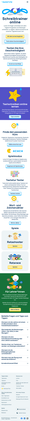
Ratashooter (4, 410)
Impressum (4, 402)
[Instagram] (27, 418)
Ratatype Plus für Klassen (22, 399)
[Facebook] (22, 418)
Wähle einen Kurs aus (15, 144)
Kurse (2, 386)
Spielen (15, 246)
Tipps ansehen (15, 116)
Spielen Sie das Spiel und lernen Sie (22, 383)
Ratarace (3, 412)
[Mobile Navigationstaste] (27, 2)
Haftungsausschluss (6, 404)
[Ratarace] (15, 261)
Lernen (17, 378)
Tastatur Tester (20, 386)
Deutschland (22, 409)
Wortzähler (18, 388)
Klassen (18, 394)
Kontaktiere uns (5, 398)
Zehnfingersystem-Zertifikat (6, 383)
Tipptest (3, 380)
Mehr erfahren (15, 309)
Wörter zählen (15, 223)
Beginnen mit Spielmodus (15, 166)
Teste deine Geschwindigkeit (15, 41)
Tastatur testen (15, 193)
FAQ (17, 380)
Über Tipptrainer (5, 395)
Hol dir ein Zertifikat (15, 64)
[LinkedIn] (24, 418)
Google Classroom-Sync (22, 397)
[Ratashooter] (15, 240)
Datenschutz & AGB (6, 400)
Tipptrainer (4, 378)
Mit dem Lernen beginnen (15, 36)
